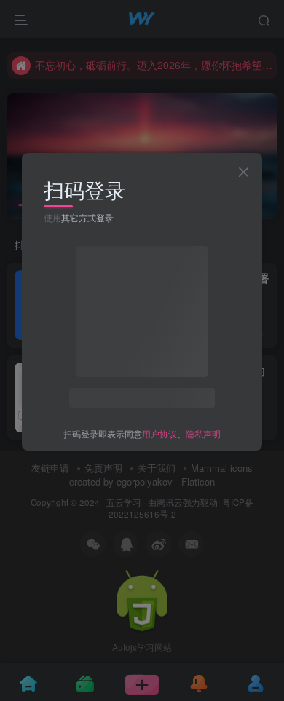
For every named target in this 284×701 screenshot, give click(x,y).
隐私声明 (203, 433)
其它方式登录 (87, 217)
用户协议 (159, 433)
